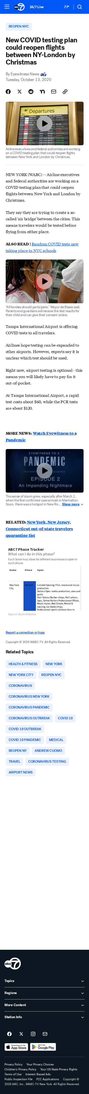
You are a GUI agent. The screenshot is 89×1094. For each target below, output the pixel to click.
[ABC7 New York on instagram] (33, 1034)
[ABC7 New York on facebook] (9, 1034)
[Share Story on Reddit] (31, 91)
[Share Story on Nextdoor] (42, 91)
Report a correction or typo (25, 632)
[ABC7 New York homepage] (19, 7)
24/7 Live (37, 7)
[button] (7, 7)
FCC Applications (47, 1079)
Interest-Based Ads (38, 1074)
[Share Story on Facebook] (8, 91)
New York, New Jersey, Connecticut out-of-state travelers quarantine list (39, 528)
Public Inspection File (18, 1079)
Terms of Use (13, 1074)
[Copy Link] (65, 91)
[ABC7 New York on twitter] (21, 1034)
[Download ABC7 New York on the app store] (16, 1047)
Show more (70, 504)
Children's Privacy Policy (20, 1069)
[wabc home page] (12, 963)
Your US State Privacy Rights (58, 1069)
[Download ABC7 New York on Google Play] (43, 1047)
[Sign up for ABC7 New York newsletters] (45, 1034)
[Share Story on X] (19, 91)
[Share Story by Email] (53, 91)
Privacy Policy (13, 1064)
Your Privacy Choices (40, 1064)
